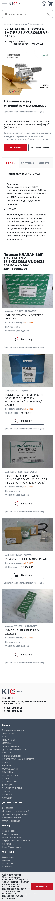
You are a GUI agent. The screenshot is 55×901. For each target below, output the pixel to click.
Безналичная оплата (12, 817)
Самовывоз (7, 808)
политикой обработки (14, 888)
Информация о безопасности (16, 840)
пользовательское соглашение (12, 896)
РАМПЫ (5, 778)
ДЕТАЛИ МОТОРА (10, 746)
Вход (4, 847)
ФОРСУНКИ (7, 798)
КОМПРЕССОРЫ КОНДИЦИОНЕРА (18, 759)
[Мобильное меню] (4, 3)
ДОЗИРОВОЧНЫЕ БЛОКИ (14, 749)
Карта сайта (8, 844)
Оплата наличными (11, 821)
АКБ (4, 736)
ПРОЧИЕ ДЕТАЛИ (10, 775)
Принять (41, 886)
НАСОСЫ (6, 765)
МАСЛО (6, 762)
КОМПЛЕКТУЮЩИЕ (11, 756)
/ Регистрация (14, 847)
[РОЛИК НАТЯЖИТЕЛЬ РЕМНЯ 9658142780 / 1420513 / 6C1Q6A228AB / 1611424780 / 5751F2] (27, 371)
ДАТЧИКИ (6, 743)
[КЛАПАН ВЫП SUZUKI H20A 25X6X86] (27, 606)
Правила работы (10, 831)
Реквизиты (7, 863)
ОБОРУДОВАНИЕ (10, 769)
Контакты (7, 867)
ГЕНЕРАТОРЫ (8, 740)
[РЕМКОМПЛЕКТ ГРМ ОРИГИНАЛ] (27, 535)
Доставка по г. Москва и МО (15, 811)
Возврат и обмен (10, 834)
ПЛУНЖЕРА (7, 772)
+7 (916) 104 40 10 (12, 711)
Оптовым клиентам (11, 837)
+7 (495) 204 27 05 (44, 3)
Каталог (7, 24)
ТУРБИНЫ (6, 791)
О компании (8, 857)
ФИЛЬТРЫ (7, 794)
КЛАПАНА (6, 753)
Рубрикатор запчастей (13, 730)
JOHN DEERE (8, 733)
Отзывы (6, 860)
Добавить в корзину (40, 147)
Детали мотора (20, 24)
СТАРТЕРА (7, 785)
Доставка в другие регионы (15, 814)
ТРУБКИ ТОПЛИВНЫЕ (12, 788)
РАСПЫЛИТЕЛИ (9, 782)
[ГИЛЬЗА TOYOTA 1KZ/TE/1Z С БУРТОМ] (27, 291)
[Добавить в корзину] (16, 339)
